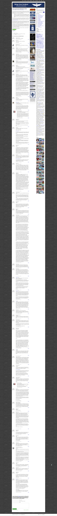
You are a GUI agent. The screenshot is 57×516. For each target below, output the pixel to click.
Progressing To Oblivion (40, 22)
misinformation (39, 42)
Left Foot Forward (31, 87)
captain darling (40, 35)
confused (40, 37)
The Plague (39, 18)
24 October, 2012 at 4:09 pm (18, 382)
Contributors (36, 0)
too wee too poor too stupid (40, 47)
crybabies (43, 37)
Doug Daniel (17, 277)
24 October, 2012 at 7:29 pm (18, 441)
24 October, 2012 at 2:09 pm (18, 299)
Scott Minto (42, 44)
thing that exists (42, 9)
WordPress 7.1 (23, 514)
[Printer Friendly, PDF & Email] (14, 29)
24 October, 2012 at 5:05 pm (19, 387)
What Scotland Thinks (32, 79)
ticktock (39, 46)
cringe (41, 37)
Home (23, 0)
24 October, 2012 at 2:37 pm (18, 313)
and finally (38, 34)
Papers (41, 0)
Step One (39, 26)
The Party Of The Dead (40, 17)
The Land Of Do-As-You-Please (41, 15)
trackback (16, 34)
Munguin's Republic (32, 75)
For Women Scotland (32, 82)
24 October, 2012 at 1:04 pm (18, 207)
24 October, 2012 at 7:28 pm (18, 434)
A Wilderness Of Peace (32, 71)
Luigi (16, 349)
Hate (43, 0)
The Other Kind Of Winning (40, 16)
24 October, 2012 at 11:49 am (18, 39)
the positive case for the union (40, 45)
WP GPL (43, 514)
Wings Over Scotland (21, 4)
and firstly (42, 34)
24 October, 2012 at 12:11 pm (18, 69)
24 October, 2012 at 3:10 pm (18, 355)
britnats (37, 35)
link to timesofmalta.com (18, 158)
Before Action (39, 14)
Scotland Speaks (31, 77)
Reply (28, 39)
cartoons (38, 36)
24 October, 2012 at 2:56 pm (18, 348)
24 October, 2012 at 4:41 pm (18, 401)
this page (19, 496)
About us (25, 0)
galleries (40, 40)
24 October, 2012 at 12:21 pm (18, 96)
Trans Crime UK (31, 84)
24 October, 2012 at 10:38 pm (18, 461)
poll (40, 43)
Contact (28, 0)
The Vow (37, 46)
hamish (37, 41)
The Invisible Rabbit (40, 24)
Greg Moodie (42, 40)
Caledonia (37, 53)
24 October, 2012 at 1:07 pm (18, 262)
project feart (39, 44)
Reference (31, 0)
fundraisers (37, 40)
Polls (39, 0)
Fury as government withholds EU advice (20, 8)
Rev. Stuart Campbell (21, 9)
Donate (33, 0)
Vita (38, 514)
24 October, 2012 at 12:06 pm (18, 52)
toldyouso (41, 46)
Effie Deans (17, 102)
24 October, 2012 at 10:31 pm (18, 446)
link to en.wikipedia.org (18, 369)
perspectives (38, 43)
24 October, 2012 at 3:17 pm (18, 364)
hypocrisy (40, 41)
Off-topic (31, 90)
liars (42, 41)
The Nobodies (39, 20)
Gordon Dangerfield (32, 73)
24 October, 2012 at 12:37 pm (18, 126)
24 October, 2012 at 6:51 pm (18, 407)
